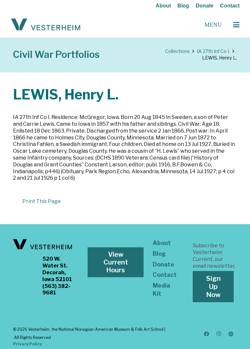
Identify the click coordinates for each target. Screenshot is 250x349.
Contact (230, 5)
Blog (183, 5)
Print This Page (41, 201)
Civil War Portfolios (56, 54)
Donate (205, 5)
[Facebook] (207, 334)
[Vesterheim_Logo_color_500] (45, 24)
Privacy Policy (27, 344)
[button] (236, 24)
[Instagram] (219, 334)
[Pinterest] (231, 334)
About (163, 5)
